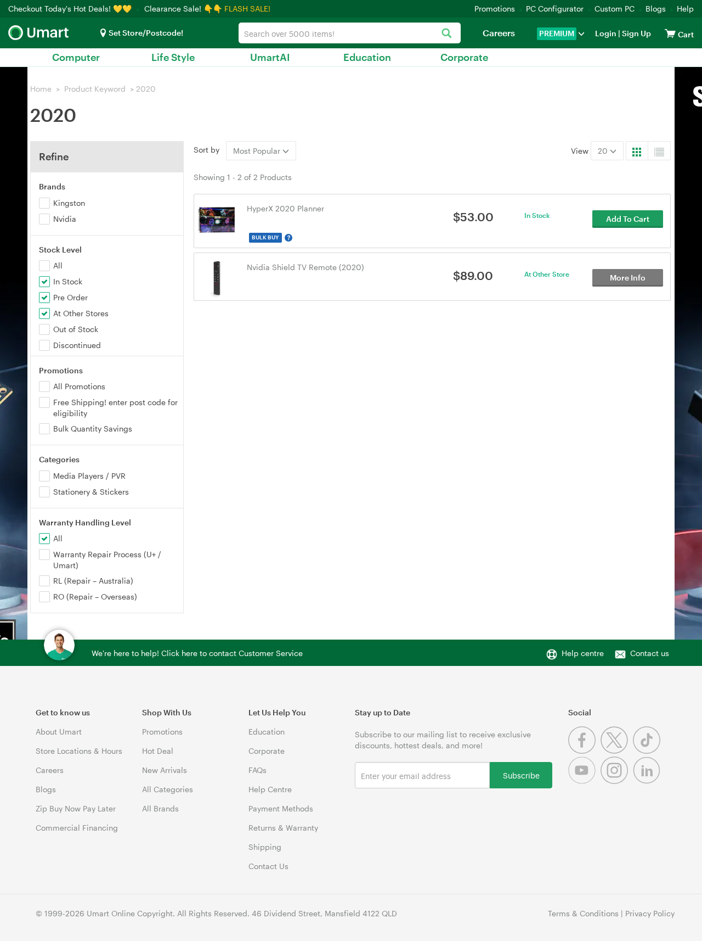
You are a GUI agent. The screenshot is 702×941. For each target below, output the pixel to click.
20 (604, 150)
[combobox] (349, 33)
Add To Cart (627, 218)
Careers (499, 32)
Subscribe (521, 775)
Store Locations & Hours (79, 750)
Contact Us (268, 866)
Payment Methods (280, 808)
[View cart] (670, 33)
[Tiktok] (648, 750)
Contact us (649, 653)
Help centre (583, 653)
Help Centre (270, 789)
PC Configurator (555, 8)
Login (605, 33)
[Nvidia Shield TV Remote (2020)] (216, 277)
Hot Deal (157, 750)
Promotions (494, 8)
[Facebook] (584, 750)
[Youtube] (584, 781)
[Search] (447, 33)
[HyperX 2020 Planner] (216, 218)
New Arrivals (164, 770)
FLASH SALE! (247, 8)
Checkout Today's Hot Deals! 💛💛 (71, 8)
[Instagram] (617, 781)
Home (41, 88)
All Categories (167, 789)
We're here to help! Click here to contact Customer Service (197, 653)
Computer (76, 57)
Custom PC (615, 8)
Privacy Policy (650, 913)
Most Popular (257, 150)
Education (367, 57)
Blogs (656, 8)
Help (685, 8)
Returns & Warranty (283, 827)
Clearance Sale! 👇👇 (183, 8)
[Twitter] (617, 750)
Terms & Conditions (583, 913)
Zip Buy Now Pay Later (76, 808)
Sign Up (635, 33)
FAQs (257, 770)
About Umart (59, 731)
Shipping (264, 847)
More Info (628, 277)
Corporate (464, 57)
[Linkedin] (648, 781)
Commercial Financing (77, 827)
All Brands (160, 808)
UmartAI (270, 57)
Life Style (173, 57)
